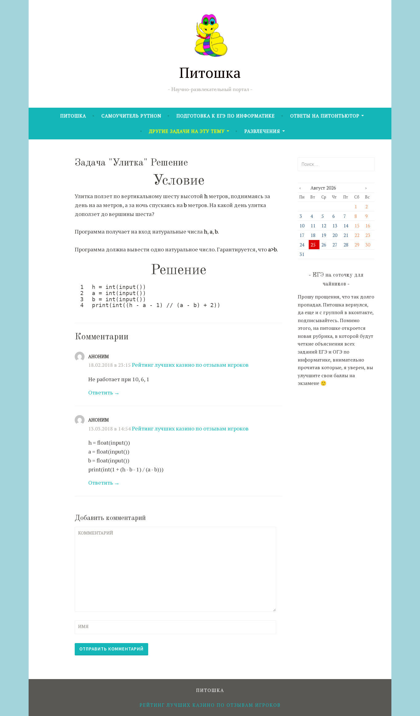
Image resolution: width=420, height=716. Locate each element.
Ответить (100, 392)
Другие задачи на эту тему (187, 131)
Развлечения (262, 131)
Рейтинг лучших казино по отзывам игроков (190, 364)
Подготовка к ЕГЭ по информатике (225, 116)
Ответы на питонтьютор (324, 116)
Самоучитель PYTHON (131, 116)
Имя (83, 626)
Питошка (210, 72)
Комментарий (93, 533)
